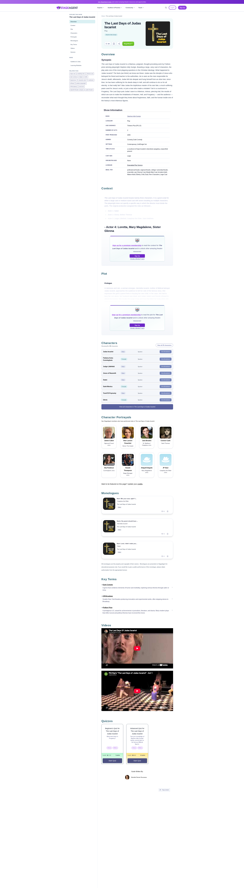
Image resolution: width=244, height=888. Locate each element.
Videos (73, 48)
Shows (103, 16)
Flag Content (165, 790)
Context (73, 25)
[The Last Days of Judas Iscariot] (109, 505)
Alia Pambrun (109, 468)
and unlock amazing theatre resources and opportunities (122, 2)
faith (86, 77)
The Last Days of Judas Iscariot (126, 504)
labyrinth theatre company (77, 90)
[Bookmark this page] (114, 44)
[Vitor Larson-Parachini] (128, 433)
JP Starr (166, 468)
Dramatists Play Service (135, 165)
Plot (72, 29)
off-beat (72, 83)
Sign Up (137, 256)
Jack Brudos (146, 440)
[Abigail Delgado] (147, 460)
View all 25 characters (164, 345)
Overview (74, 21)
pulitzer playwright (81, 83)
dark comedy (73, 77)
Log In (172, 7)
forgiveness (73, 80)
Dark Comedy (108, 585)
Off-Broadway (108, 596)
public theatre (89, 90)
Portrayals (74, 37)
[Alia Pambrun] (109, 460)
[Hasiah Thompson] (128, 460)
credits (139, 484)
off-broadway (73, 86)
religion (81, 77)
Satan (119, 546)
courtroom (90, 80)
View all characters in (137, 407)
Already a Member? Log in (137, 259)
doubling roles (81, 73)
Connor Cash (165, 440)
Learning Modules (76, 65)
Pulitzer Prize (107, 607)
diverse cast (90, 73)
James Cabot (109, 440)
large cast (72, 73)
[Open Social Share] (119, 44)
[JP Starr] (165, 460)
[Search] (166, 8)
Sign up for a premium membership (126, 245)
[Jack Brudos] (147, 433)
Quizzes (73, 52)
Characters (74, 33)
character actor (82, 80)
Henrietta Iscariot (122, 523)
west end (81, 86)
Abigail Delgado (146, 468)
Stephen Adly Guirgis (111, 34)
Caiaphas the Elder (123, 501)
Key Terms (74, 44)
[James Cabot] (109, 433)
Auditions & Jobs (76, 61)
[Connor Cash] (165, 433)
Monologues (74, 40)
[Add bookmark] (167, 511)
